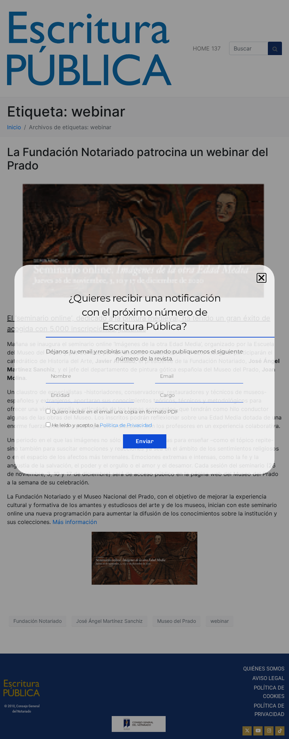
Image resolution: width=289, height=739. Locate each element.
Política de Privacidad (126, 425)
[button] (261, 278)
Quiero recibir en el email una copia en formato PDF (115, 412)
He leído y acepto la (102, 425)
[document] (144, 369)
